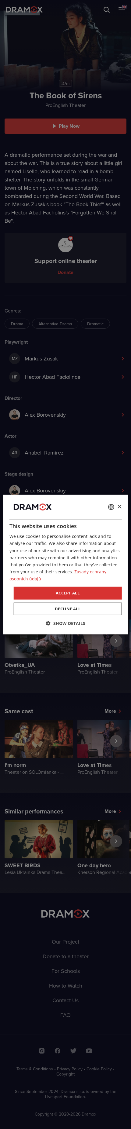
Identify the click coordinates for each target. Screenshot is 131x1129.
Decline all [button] (67, 608)
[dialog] (65, 564)
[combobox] (111, 507)
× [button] (119, 506)
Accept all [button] (68, 593)
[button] (65, 623)
